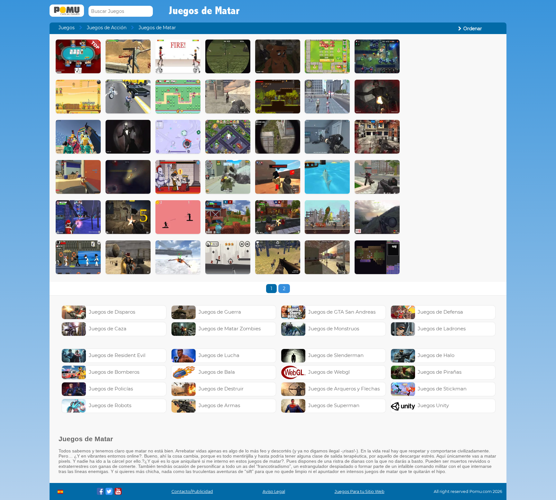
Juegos (67, 28)
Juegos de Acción (106, 28)
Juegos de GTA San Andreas (341, 312)
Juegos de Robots (110, 405)
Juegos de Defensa (440, 312)
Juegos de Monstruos (333, 329)
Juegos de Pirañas (439, 372)
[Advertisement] (453, 136)
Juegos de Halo (436, 355)
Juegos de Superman (333, 405)
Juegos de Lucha (219, 355)
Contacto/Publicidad (192, 491)
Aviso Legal (274, 491)
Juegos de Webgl (329, 372)
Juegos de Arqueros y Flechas (344, 389)
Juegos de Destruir (221, 389)
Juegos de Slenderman (336, 355)
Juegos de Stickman (442, 389)
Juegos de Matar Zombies (230, 329)
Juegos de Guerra (220, 312)
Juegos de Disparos (112, 312)
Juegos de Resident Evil (117, 355)
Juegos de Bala (217, 372)
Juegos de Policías (111, 389)
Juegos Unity (433, 405)
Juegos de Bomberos (114, 372)
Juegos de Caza (107, 329)
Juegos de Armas (219, 405)
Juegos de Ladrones (442, 329)
